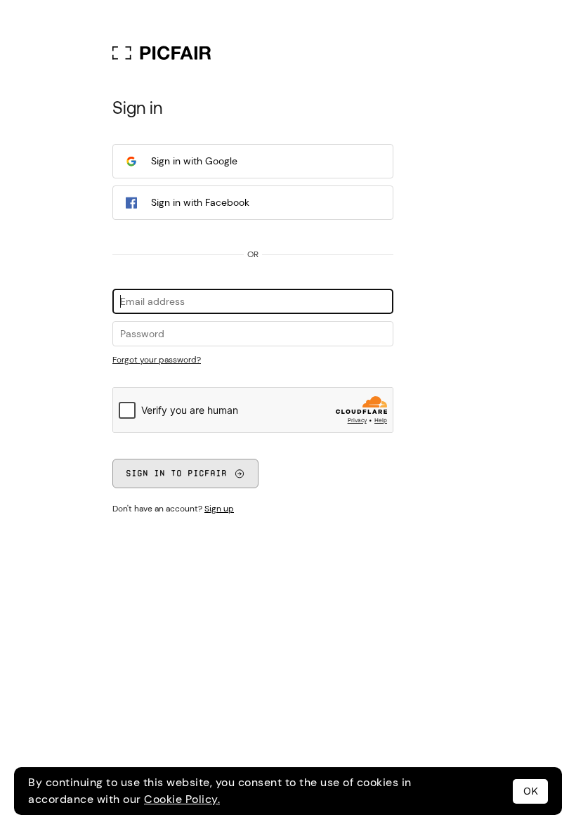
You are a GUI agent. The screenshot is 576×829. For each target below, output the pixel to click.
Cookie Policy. (182, 799)
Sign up (219, 508)
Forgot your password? (156, 359)
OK (530, 791)
